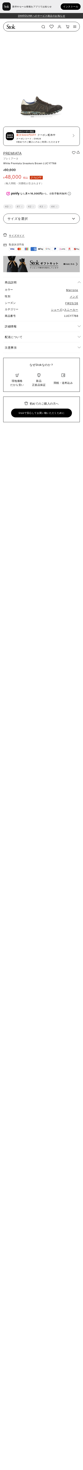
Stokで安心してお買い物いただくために (41, 412)
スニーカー (71, 309)
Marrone (72, 290)
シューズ (56, 309)
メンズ (74, 296)
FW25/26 (71, 303)
